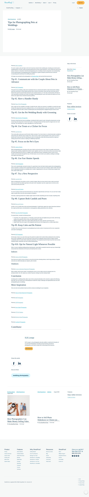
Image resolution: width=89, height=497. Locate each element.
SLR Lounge (12, 29)
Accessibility (61, 459)
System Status (7, 461)
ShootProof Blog (9, 7)
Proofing (18, 461)
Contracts (19, 465)
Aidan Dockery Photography (21, 117)
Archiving (19, 469)
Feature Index (7, 455)
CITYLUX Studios (19, 312)
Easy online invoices (74, 106)
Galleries (49, 391)
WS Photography (19, 234)
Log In (73, 2)
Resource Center (49, 451)
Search (81, 7)
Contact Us (61, 461)
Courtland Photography (20, 322)
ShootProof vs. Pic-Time (34, 461)
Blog (47, 453)
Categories (18, 7)
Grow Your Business (34, 453)
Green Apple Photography (20, 307)
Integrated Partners (62, 455)
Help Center (48, 461)
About (60, 451)
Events (47, 455)
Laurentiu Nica (18, 131)
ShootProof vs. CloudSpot (35, 463)
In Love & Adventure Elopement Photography (25, 269)
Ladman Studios (18, 147)
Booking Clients (11, 391)
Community (48, 459)
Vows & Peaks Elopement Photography (23, 292)
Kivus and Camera (19, 189)
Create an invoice (71, 109)
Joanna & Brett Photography (21, 257)
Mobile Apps (19, 459)
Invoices (18, 467)
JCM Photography (19, 302)
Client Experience (12, 19)
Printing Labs (7, 457)
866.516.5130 (76, 453)
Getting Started (33, 451)
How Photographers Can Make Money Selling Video (75, 78)
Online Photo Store (20, 455)
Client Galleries (20, 451)
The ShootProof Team (13, 424)
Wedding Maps (35, 76)
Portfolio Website (20, 453)
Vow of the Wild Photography (21, 212)
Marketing (19, 463)
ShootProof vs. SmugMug (35, 457)
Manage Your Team (33, 455)
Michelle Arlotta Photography (21, 317)
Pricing (54, 2)
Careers (60, 457)
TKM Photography (19, 163)
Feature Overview (7, 453)
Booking (18, 457)
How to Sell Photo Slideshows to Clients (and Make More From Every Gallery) (48, 418)
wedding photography (20, 375)
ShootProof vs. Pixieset (34, 459)
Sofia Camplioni (18, 65)
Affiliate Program (62, 453)
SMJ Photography (19, 87)
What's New (6, 459)
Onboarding (48, 457)
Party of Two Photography (20, 104)
